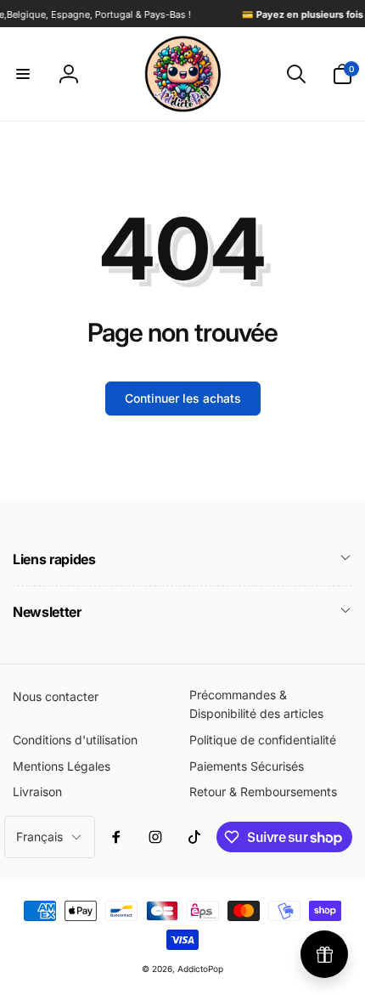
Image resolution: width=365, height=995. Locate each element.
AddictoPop (200, 969)
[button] (23, 74)
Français (39, 836)
